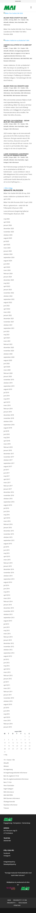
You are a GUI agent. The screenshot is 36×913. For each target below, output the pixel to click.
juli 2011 (6, 682)
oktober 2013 (8, 614)
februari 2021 (8, 344)
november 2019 (9, 380)
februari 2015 (8, 563)
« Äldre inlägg (8, 188)
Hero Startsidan (19, 22)
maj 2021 (7, 335)
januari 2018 (8, 450)
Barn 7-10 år (8, 782)
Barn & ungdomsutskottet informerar (16, 779)
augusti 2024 (8, 261)
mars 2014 (7, 598)
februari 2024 (8, 273)
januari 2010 (8, 727)
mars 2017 (7, 483)
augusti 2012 (8, 656)
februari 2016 (8, 524)
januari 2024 (8, 277)
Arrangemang (8, 769)
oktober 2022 (8, 296)
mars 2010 (7, 720)
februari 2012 (8, 675)
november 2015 (9, 534)
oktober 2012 (8, 650)
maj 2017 (7, 476)
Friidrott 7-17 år (20, 900)
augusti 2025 (8, 238)
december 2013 (9, 608)
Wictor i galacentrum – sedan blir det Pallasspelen (16, 121)
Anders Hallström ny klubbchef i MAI (18, 45)
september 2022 (9, 299)
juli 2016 (6, 508)
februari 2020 (8, 373)
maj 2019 (7, 399)
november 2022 (9, 293)
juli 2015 (6, 547)
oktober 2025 (8, 235)
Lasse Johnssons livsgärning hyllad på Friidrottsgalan (16, 154)
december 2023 (9, 280)
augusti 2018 (8, 428)
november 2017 (9, 457)
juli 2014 (6, 585)
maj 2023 (7, 283)
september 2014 (9, 579)
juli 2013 (6, 624)
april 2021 (7, 338)
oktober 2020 (8, 354)
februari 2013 (8, 637)
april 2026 (7, 222)
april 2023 (7, 286)
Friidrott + (11, 903)
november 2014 (9, 573)
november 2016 (9, 495)
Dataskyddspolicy (10, 864)
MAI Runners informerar (20, 95)
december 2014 (9, 569)
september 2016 (9, 502)
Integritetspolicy (9, 862)
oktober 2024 (8, 254)
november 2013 (9, 611)
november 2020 (9, 351)
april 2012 (7, 669)
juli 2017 (6, 470)
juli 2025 (6, 241)
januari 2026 (8, 225)
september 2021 (9, 328)
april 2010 (7, 717)
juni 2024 (7, 264)
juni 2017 (7, 473)
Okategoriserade (9, 802)
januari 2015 (8, 566)
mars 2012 (7, 672)
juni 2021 (7, 331)
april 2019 (7, 402)
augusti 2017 (8, 466)
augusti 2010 (8, 704)
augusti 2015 (8, 544)
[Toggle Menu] (29, 6)
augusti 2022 (8, 302)
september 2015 (9, 540)
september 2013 (9, 618)
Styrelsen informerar (10, 805)
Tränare (6, 808)
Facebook (7, 853)
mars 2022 (7, 312)
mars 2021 (7, 341)
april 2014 (7, 595)
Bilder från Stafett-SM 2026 (15, 18)
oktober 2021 (8, 325)
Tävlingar (22, 903)
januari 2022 (8, 315)
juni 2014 (7, 589)
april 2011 (7, 685)
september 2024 (9, 257)
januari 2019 (8, 412)
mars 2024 (7, 270)
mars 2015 (7, 560)
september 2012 (9, 653)
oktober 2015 (8, 537)
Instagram (7, 856)
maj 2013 (7, 630)
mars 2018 (7, 444)
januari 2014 (8, 605)
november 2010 (9, 698)
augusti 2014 (8, 582)
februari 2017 (8, 486)
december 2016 (9, 492)
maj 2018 (7, 437)
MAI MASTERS (25, 58)
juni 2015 (7, 550)
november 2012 (9, 647)
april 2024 (7, 267)
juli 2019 (6, 392)
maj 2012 (7, 666)
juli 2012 (6, 659)
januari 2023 (8, 290)
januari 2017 (8, 489)
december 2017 (9, 454)
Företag (17, 905)
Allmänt (11, 22)
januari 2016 (8, 528)
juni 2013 (7, 627)
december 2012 (9, 643)
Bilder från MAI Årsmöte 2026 (16, 86)
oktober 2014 (8, 576)
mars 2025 (7, 248)
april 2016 (7, 518)
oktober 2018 (8, 421)
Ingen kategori (8, 789)
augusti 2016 (8, 505)
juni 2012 (7, 663)
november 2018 (9, 418)
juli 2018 (6, 431)
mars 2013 (7, 634)
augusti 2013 (8, 621)
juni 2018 (7, 434)
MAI (6, 20)
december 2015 (9, 531)
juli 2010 (6, 708)
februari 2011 (8, 692)
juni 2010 (7, 711)
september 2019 (9, 386)
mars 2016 (7, 521)
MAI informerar (15, 58)
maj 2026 (7, 219)
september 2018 (9, 425)
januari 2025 (8, 251)
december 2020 (9, 347)
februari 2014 (8, 601)
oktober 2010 (8, 701)
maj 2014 (7, 592)
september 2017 (9, 463)
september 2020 (9, 357)
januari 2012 (8, 679)
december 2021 (9, 318)
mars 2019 (7, 405)
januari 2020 (8, 376)
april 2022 (7, 309)
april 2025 (7, 245)
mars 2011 (7, 688)
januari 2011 (8, 695)
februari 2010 (8, 724)
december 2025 (9, 228)
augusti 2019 (8, 389)
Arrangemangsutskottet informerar (15, 773)
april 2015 (7, 556)
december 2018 (9, 415)
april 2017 (7, 479)
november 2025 (9, 232)
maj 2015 (7, 553)
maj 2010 (7, 714)
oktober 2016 (8, 499)
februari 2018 (8, 447)
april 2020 (7, 367)
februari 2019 (8, 409)
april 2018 (7, 441)
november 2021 (9, 322)
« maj (5, 755)
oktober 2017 (8, 460)
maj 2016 (7, 515)
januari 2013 (8, 640)
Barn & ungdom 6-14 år (18, 53)
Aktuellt (6, 22)
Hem (9, 900)
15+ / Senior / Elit (23, 20)
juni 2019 (7, 396)
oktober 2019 (8, 383)
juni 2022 (7, 306)
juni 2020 (7, 363)
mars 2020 (7, 370)
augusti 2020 (8, 360)
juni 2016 (7, 511)
